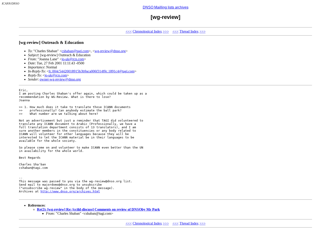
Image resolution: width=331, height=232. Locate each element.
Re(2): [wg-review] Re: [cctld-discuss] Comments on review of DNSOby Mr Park (98, 209)
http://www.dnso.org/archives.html (70, 191)
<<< (129, 31)
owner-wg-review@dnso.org (60, 79)
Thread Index (189, 31)
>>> (166, 31)
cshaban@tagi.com (75, 51)
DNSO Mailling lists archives (165, 7)
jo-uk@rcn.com (73, 59)
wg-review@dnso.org (110, 51)
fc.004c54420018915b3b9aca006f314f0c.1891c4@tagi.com (91, 71)
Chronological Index (147, 31)
